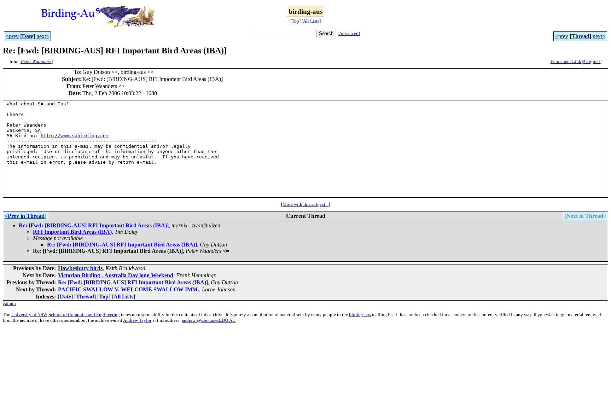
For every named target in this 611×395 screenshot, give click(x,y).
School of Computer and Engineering (84, 314)
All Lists (311, 21)
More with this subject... (305, 204)
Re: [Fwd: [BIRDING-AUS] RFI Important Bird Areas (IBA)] (94, 225)
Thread (580, 36)
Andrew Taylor (137, 320)
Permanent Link (566, 61)
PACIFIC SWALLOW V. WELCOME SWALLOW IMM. (128, 289)
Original (592, 61)
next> (42, 36)
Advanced (349, 33)
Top (295, 21)
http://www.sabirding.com (75, 135)
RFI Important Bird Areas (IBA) (72, 232)
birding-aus (360, 314)
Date (27, 36)
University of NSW (29, 314)
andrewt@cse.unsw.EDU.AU (208, 320)
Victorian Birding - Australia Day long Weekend (115, 275)
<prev (12, 36)
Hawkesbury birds (80, 268)
